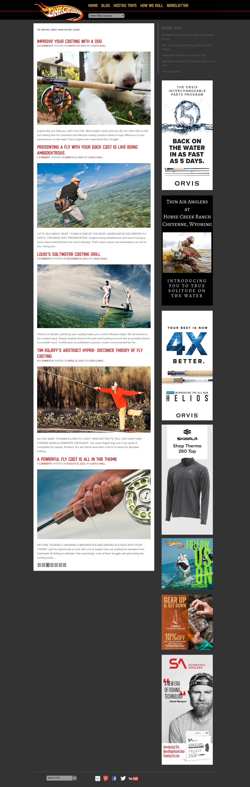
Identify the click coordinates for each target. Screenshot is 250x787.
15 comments (45, 360)
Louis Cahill (98, 46)
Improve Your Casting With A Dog (69, 41)
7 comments (44, 463)
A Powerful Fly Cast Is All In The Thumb (77, 459)
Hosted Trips (125, 5)
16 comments (45, 46)
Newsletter (177, 5)
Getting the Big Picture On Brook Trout (184, 55)
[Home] (59, 22)
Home (93, 5)
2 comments (44, 258)
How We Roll (151, 5)
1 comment (43, 157)
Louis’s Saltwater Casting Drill (68, 254)
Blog (105, 5)
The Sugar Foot (171, 71)
